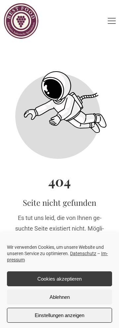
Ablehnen (60, 297)
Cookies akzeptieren (59, 279)
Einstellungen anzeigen (59, 315)
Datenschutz (83, 253)
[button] (111, 21)
